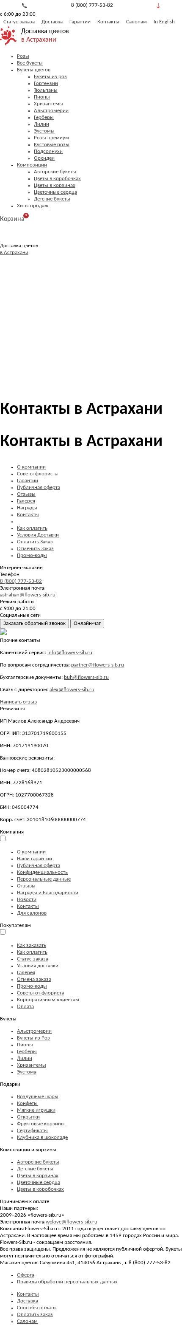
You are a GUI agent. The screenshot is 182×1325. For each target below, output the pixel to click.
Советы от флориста (40, 993)
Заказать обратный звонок (34, 623)
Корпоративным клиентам (48, 1000)
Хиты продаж (32, 206)
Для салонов (32, 913)
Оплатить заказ (35, 1314)
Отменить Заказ (35, 548)
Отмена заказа (34, 979)
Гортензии (46, 83)
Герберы (44, 117)
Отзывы (26, 494)
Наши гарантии (34, 859)
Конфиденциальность (42, 872)
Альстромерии (51, 110)
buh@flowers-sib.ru (86, 677)
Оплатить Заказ (35, 542)
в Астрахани (38, 40)
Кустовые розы (51, 144)
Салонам (136, 22)
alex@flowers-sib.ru (72, 689)
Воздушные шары (37, 1096)
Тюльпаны (46, 90)
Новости (26, 899)
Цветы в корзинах (54, 185)
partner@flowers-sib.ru (97, 665)
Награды (27, 508)
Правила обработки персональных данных (67, 1282)
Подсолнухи (48, 151)
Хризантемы (48, 104)
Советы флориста (37, 474)
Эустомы (44, 131)
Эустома (26, 1072)
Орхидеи (44, 158)
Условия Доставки (38, 535)
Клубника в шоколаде (42, 1137)
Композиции (32, 165)
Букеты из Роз (33, 1038)
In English (164, 22)
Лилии (41, 124)
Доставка (52, 22)
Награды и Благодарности (47, 893)
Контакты (108, 22)
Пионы (42, 97)
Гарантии (80, 22)
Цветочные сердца (55, 192)
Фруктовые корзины (41, 1124)
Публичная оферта (38, 487)
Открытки (28, 1117)
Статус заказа (19, 22)
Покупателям (15, 925)
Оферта (25, 1275)
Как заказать (31, 945)
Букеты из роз (50, 76)
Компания (12, 832)
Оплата (25, 1006)
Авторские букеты (55, 172)
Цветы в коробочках (57, 178)
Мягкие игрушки (36, 1110)
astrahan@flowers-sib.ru (27, 595)
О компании (31, 467)
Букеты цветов (33, 70)
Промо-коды (32, 555)
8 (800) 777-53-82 (21, 581)
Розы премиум (51, 138)
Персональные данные (44, 879)
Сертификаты (32, 1130)
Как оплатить (32, 528)
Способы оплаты (37, 1308)
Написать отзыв (18, 702)
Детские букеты (52, 199)
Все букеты (30, 63)
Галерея (26, 501)
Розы (23, 56)
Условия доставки (37, 966)
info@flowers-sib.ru (69, 652)
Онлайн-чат (87, 623)
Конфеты (27, 1103)
